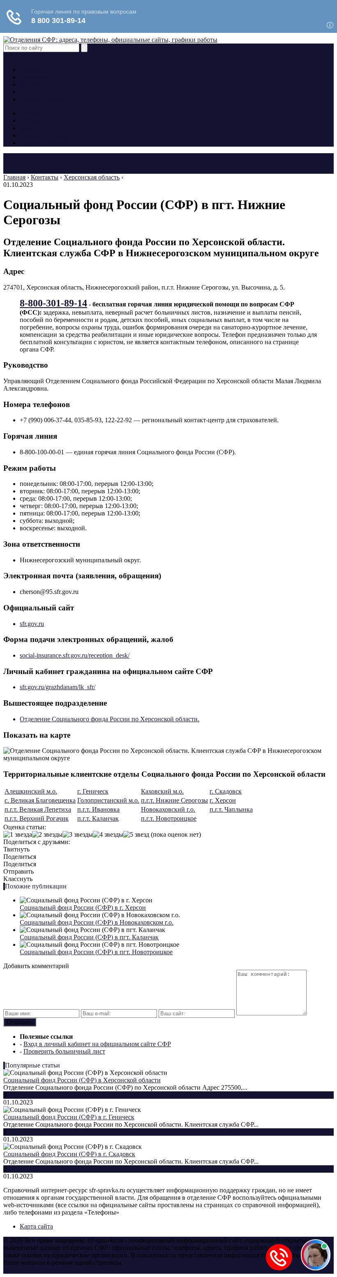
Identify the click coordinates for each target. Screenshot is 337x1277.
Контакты (33, 69)
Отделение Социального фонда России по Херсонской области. (109, 719)
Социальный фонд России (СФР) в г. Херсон (83, 907)
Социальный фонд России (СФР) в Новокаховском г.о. (96, 922)
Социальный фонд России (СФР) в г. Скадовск (69, 1153)
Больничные (37, 84)
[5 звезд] (136, 834)
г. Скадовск (226, 791)
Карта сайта (36, 1226)
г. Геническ (92, 791)
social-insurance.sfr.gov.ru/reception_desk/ (74, 655)
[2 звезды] (47, 834)
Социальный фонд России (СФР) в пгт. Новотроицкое (96, 951)
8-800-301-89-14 (53, 303)
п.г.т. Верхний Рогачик (37, 818)
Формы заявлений (45, 99)
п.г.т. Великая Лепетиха (38, 809)
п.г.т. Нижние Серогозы (174, 800)
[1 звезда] (17, 834)
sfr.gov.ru (32, 623)
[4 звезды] (108, 834)
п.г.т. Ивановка (98, 809)
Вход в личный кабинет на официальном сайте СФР (97, 1043)
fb (11, 55)
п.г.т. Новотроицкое (168, 818)
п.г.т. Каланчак (98, 818)
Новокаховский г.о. (168, 809)
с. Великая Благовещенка (40, 800)
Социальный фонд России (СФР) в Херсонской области (82, 1080)
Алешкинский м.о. (31, 791)
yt (5, 55)
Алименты (35, 77)
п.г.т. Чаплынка (231, 809)
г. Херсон (223, 800)
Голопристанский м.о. (108, 800)
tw (17, 55)
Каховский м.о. (162, 791)
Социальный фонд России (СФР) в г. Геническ (68, 1117)
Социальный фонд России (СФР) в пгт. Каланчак (89, 937)
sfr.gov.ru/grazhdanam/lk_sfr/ (57, 686)
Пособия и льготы (45, 91)
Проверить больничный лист (64, 1051)
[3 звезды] (77, 834)
